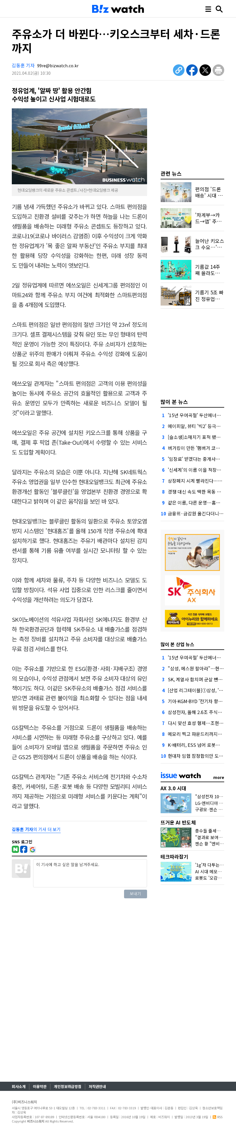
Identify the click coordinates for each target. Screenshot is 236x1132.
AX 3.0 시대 (173, 788)
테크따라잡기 (174, 856)
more (218, 777)
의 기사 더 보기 (36, 829)
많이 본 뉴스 (174, 401)
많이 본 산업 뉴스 (177, 644)
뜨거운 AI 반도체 (178, 822)
